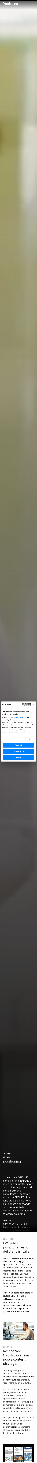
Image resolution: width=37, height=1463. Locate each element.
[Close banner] (34, 704)
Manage (28, 739)
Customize (17, 751)
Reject (18, 757)
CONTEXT (7, 1220)
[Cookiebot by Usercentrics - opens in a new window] (23, 704)
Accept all (18, 745)
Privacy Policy (19, 717)
